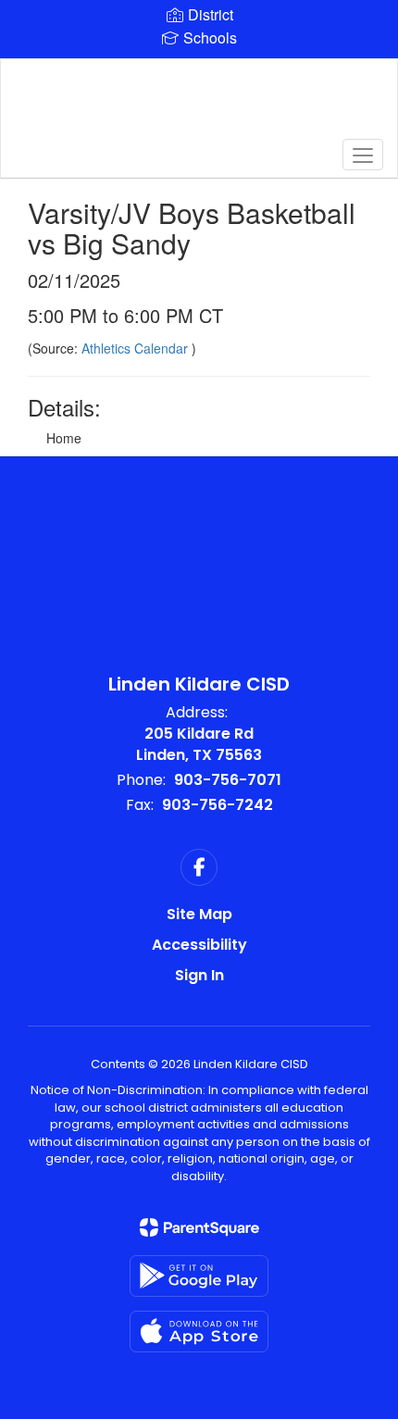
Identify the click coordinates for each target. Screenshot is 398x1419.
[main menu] (362, 154)
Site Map (199, 914)
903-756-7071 (227, 779)
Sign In (199, 975)
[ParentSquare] (199, 1227)
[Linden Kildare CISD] (199, 104)
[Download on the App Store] (199, 1331)
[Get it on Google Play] (199, 1276)
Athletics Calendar (136, 348)
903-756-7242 (217, 804)
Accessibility (199, 944)
